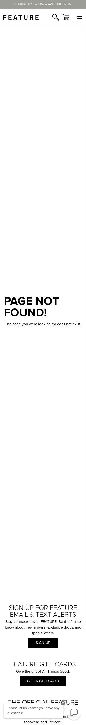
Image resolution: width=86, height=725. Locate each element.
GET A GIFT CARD (43, 681)
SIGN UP (43, 642)
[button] (74, 713)
